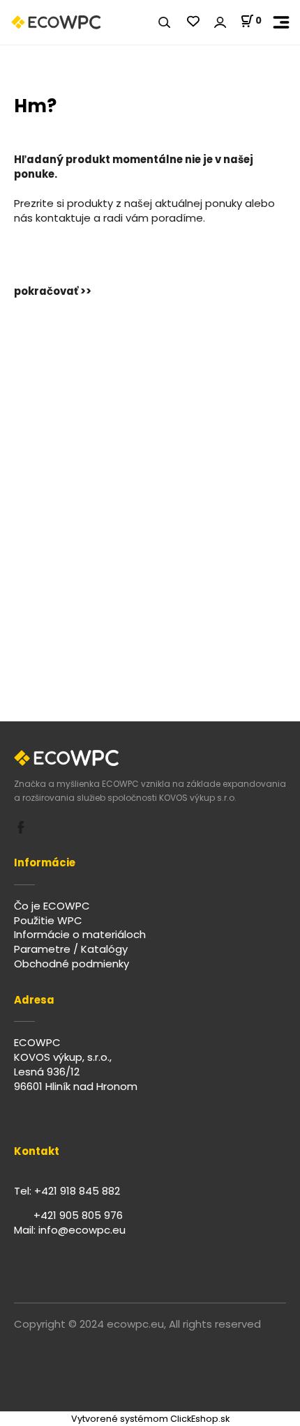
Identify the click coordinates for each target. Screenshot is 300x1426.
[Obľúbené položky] (193, 22)
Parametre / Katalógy (71, 949)
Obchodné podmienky (71, 963)
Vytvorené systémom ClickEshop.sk (150, 1419)
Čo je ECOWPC (52, 905)
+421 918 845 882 (77, 1190)
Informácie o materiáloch (80, 934)
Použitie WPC (48, 920)
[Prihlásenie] (219, 22)
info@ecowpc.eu (82, 1229)
